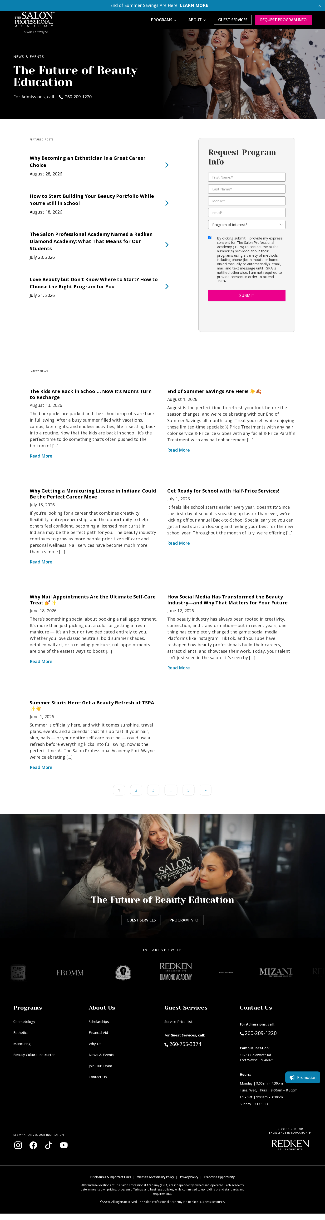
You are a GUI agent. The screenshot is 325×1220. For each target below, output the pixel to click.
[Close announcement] (319, 5)
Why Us (95, 1043)
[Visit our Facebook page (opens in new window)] (33, 1145)
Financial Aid (98, 1032)
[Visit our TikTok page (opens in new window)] (48, 1145)
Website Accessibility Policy (155, 1177)
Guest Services (232, 19)
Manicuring (22, 1043)
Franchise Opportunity (219, 1177)
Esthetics (21, 1032)
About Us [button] (102, 1007)
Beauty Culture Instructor (34, 1054)
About (195, 19)
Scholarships (99, 1021)
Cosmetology (24, 1021)
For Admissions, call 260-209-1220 (52, 97)
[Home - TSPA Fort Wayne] (34, 20)
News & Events (101, 1054)
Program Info (184, 920)
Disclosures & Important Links (110, 1177)
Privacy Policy (189, 1177)
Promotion (306, 1077)
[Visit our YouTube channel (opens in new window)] (64, 1145)
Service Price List (178, 1021)
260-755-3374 (195, 1044)
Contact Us (98, 1076)
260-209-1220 (261, 1033)
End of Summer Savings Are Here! (159, 5)
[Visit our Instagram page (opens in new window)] (18, 1145)
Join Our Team (100, 1065)
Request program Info (283, 19)
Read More (41, 456)
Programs (161, 19)
